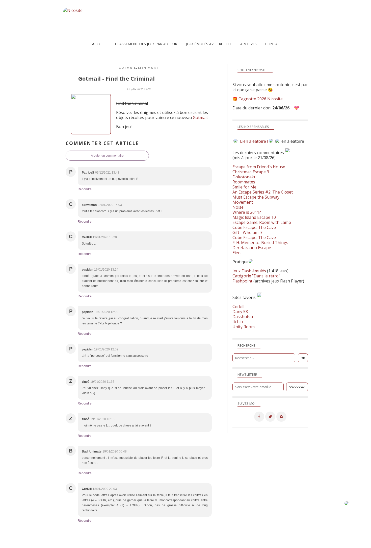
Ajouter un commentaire (107, 155)
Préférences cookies (288, 544)
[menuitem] (99, 44)
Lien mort (148, 67)
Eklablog (220, 536)
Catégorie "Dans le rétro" (256, 276)
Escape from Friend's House (258, 167)
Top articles (146, 544)
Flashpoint (242, 281)
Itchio (237, 321)
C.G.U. (210, 544)
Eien (236, 252)
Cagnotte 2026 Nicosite (260, 99)
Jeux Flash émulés (249, 271)
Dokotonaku (244, 177)
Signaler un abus (189, 544)
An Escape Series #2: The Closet (262, 192)
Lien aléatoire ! (254, 141)
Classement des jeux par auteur (146, 43)
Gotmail (127, 67)
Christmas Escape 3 (250, 172)
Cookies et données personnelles (245, 544)
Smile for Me (244, 187)
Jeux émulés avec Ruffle (209, 43)
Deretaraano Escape (251, 247)
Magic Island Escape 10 (254, 217)
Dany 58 (240, 311)
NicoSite (95, 544)
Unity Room (243, 326)
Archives (248, 43)
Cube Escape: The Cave (254, 227)
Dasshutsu (242, 316)
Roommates (243, 182)
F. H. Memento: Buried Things (260, 242)
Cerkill (238, 306)
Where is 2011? (246, 212)
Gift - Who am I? (247, 232)
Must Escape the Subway (255, 197)
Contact (273, 43)
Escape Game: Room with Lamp (261, 222)
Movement (242, 202)
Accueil (99, 43)
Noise (238, 207)
